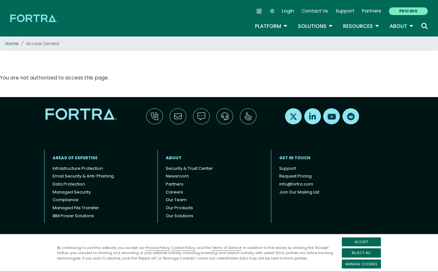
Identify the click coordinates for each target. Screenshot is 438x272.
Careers (174, 192)
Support (345, 11)
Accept (361, 241)
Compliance (66, 200)
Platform (271, 26)
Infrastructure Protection (78, 168)
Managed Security (72, 192)
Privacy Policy (158, 247)
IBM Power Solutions (73, 216)
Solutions (315, 26)
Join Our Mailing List (299, 192)
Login (288, 11)
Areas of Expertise (75, 158)
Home (12, 43)
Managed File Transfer (76, 208)
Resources (361, 26)
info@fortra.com (296, 184)
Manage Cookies (361, 264)
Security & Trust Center (189, 168)
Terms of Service (226, 247)
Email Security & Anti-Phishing (83, 176)
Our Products (179, 208)
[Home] (34, 18)
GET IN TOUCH (294, 158)
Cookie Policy (183, 247)
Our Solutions (179, 216)
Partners (371, 11)
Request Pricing (295, 176)
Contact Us (315, 11)
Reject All (361, 252)
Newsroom (177, 176)
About (402, 26)
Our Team (176, 200)
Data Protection (69, 184)
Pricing (408, 11)
